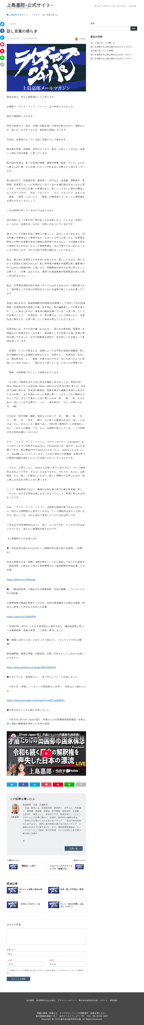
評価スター (11, 950)
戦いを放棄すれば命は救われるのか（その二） (112, 54)
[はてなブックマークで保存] (2, 37)
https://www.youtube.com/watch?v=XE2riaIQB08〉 (36, 700)
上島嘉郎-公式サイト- (30, 5)
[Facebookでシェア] (2, 31)
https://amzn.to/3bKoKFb (21, 616)
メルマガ (12, 24)
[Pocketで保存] (2, 44)
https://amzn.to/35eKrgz (21, 579)
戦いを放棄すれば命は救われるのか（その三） (112, 46)
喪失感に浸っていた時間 (102, 50)
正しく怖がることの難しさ (103, 43)
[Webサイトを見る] (24, 841)
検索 (93, 23)
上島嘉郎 (82, 39)
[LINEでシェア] (2, 58)
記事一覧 (74, 848)
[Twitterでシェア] (2, 24)
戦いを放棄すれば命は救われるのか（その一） (112, 58)
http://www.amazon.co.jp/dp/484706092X (31, 667)
